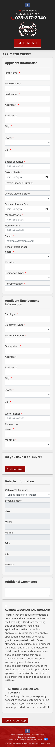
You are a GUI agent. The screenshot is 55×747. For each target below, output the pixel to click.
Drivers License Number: (19, 182)
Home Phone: (13, 225)
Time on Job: (12, 424)
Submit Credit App (15, 720)
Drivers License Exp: (17, 204)
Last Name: (11, 94)
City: (7, 126)
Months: (10, 262)
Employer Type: (14, 324)
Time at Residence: (16, 246)
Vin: (7, 553)
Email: (8, 236)
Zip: (7, 149)
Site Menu (27, 43)
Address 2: (11, 115)
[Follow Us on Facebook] (27, 5)
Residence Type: (14, 272)
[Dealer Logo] (27, 29)
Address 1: (11, 104)
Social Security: (14, 161)
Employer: (11, 314)
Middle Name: (13, 83)
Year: (8, 511)
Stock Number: (13, 500)
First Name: (11, 72)
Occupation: (12, 346)
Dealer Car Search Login (27, 737)
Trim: (8, 543)
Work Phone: (12, 413)
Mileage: (10, 564)
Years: (8, 251)
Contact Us (28, 734)
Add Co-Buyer (15, 469)
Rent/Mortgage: (14, 283)
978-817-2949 (30, 17)
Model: (9, 532)
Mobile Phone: (13, 214)
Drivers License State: (17, 193)
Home (13, 734)
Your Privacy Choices (35, 739)
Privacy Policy (39, 734)
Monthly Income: (14, 335)
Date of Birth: (12, 172)
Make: (8, 521)
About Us (19, 734)
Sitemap (23, 739)
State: (8, 137)
